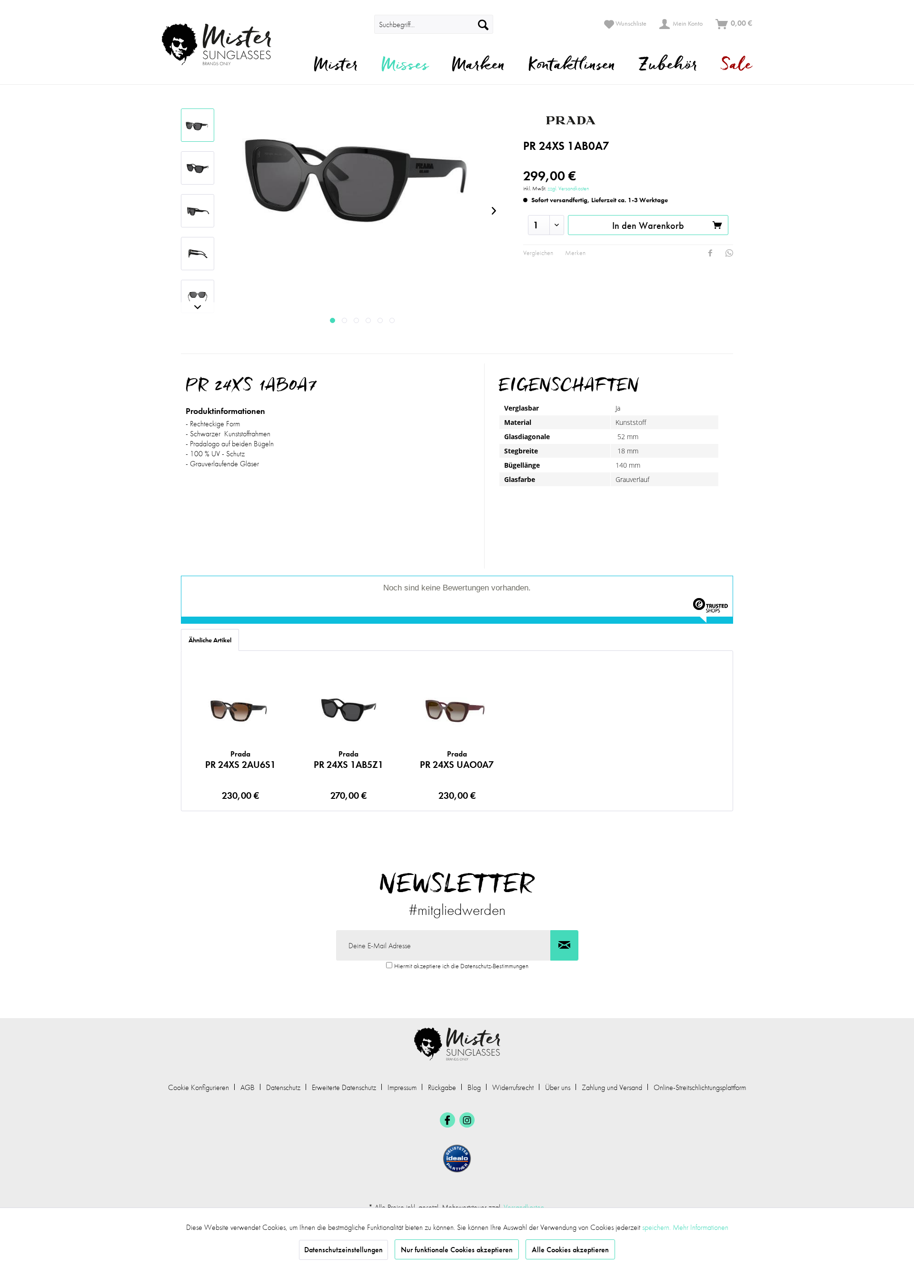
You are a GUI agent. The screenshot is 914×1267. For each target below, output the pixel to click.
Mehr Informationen (700, 1227)
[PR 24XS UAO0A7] (457, 710)
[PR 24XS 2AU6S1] (240, 710)
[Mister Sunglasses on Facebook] (447, 1120)
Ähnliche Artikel (210, 640)
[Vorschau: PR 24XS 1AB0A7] (197, 125)
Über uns (557, 1087)
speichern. (657, 1227)
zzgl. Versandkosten (568, 188)
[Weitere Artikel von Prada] (614, 120)
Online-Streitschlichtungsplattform (700, 1087)
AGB (247, 1087)
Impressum (402, 1087)
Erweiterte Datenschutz (344, 1087)
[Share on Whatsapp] (729, 253)
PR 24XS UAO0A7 (457, 760)
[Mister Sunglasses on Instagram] (467, 1120)
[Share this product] (710, 253)
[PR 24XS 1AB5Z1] (348, 710)
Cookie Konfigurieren (198, 1087)
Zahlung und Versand (612, 1087)
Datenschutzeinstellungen (343, 1250)
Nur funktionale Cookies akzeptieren (457, 1250)
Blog (474, 1087)
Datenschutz (283, 1087)
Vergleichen (538, 252)
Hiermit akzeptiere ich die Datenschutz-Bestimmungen (461, 966)
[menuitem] (361, 24)
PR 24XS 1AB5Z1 (348, 760)
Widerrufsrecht (513, 1087)
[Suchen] (483, 24)
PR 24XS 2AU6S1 (240, 760)
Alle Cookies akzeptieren (570, 1250)
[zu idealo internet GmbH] (457, 1158)
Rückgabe (442, 1087)
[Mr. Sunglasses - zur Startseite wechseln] (222, 44)
